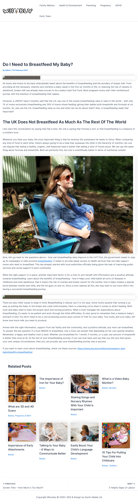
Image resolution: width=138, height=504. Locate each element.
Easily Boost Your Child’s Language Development (82, 449)
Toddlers (113, 465)
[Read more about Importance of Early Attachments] (22, 431)
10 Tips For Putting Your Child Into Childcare (114, 456)
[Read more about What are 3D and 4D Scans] (22, 388)
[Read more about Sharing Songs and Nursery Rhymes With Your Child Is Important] (85, 383)
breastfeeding (45, 261)
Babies (11, 415)
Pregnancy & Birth (23, 415)
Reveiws (112, 388)
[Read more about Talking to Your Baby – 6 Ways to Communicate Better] (53, 431)
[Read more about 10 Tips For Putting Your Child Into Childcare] (116, 435)
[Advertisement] (69, 42)
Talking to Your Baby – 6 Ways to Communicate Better (52, 449)
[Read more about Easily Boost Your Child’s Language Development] (85, 431)
